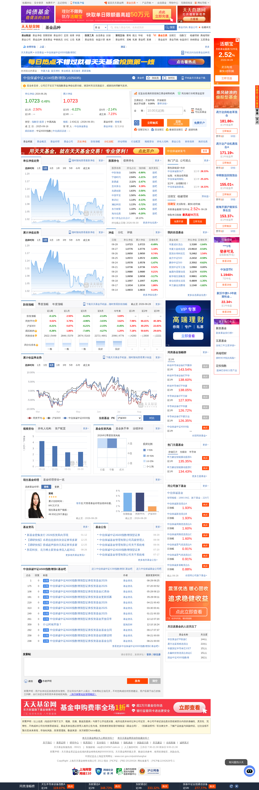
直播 (149, 39)
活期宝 (172, 35)
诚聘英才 (184, 742)
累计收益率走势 (32, 357)
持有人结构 (162, 141)
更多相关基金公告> (148, 560)
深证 (124, 46)
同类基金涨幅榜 (177, 352)
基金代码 (183, 27)
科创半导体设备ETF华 (178, 375)
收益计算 (100, 39)
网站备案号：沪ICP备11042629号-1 (156, 760)
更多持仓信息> (150, 222)
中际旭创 (116, 172)
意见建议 (157, 742)
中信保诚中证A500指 (178, 426)
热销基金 (194, 39)
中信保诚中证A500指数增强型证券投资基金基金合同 (78, 629)
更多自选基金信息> (197, 295)
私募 (78, 39)
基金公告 (176, 141)
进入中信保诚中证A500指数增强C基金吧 (112, 569)
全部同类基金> (199, 435)
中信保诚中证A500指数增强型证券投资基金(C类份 (76, 591)
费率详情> (162, 103)
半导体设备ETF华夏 (177, 406)
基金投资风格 (103, 428)
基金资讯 (28, 526)
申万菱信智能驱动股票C (179, 467)
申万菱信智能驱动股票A (179, 457)
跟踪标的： (30, 131)
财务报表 (189, 141)
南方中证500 (175, 258)
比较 (108, 35)
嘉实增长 (55, 71)
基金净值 (37, 35)
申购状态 (58, 39)
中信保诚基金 (81, 126)
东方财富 (116, 209)
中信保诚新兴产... (176, 171)
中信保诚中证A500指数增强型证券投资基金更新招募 (78, 596)
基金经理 (55, 141)
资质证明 (60, 742)
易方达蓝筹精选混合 (178, 644)
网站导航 (202, 3)
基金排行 (58, 35)
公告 (72, 39)
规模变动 (149, 141)
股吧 (154, 172)
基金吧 (141, 39)
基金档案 (27, 141)
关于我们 (47, 742)
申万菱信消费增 (177, 285)
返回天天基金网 (116, 3)
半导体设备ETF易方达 (178, 416)
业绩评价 (138, 428)
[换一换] (231, 786)
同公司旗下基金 (177, 485)
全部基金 (39, 52)
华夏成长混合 (176, 244)
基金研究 (120, 39)
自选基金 (161, 3)
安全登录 (38, 3)
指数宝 (183, 35)
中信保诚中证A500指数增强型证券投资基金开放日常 (78, 618)
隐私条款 (128, 742)
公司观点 (185, 160)
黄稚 (117, 122)
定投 (66, 35)
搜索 (170, 27)
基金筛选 (89, 39)
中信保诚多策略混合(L (178, 565)
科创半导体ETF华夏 (177, 385)
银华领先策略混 (177, 276)
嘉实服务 (76, 71)
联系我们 (87, 742)
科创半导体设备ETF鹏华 (179, 365)
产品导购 (146, 3)
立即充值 (197, 221)
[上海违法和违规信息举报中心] (126, 771)
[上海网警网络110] (81, 771)
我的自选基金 (176, 232)
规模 (65, 122)
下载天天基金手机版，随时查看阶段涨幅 (106, 304)
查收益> (206, 196)
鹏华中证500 (175, 262)
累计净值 (67, 93)
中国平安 (116, 195)
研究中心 (74, 742)
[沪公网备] (149, 771)
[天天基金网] (32, 27)
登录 (78, 503)
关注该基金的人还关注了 (182, 626)
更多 (207, 46)
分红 (66, 39)
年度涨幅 (57, 304)
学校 (140, 35)
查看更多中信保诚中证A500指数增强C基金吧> (135, 646)
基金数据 (26, 35)
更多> (101, 160)
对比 (152, 418)
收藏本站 (26, 3)
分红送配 (108, 141)
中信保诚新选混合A (177, 503)
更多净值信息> (150, 295)
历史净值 (81, 141)
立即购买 (152, 122)
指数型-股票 (38, 122)
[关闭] (237, 786)
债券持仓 (128, 160)
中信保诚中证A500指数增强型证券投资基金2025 (75, 607)
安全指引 (101, 742)
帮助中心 (173, 3)
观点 (134, 35)
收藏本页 (205, 27)
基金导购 (173, 39)
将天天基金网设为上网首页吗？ (98, 738)
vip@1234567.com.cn (108, 747)
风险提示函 (142, 742)
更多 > (158, 160)
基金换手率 (122, 428)
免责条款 (114, 742)
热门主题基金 (176, 444)
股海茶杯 (127, 624)
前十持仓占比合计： (122, 218)
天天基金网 (26, 52)
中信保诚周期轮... (176, 179)
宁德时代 (116, 177)
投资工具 (89, 35)
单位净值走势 (31, 160)
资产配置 (60, 428)
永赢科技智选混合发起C (180, 653)
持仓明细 (122, 141)
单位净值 (29, 93)
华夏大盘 (45, 71)
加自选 (155, 78)
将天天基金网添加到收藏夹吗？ (133, 738)
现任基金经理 (31, 479)
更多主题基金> (199, 476)
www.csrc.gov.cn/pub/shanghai (130, 756)
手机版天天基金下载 (195, 78)
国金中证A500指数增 (178, 657)
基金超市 (162, 39)
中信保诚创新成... (176, 187)
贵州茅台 (116, 186)
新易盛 (115, 181)
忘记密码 (62, 3)
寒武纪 (115, 200)
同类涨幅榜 (27, 786)
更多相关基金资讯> (75, 555)
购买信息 (203, 141)
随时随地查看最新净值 (83, 160)
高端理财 (205, 35)
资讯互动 (120, 35)
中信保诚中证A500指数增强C (61, 52)
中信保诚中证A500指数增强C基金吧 (44, 569)
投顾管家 (47, 35)
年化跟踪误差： (61, 131)
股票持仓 (113, 160)
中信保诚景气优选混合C (179, 555)
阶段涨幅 (95, 141)
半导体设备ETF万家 (177, 396)
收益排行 (184, 39)
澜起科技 (116, 204)
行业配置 (135, 141)
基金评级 (108, 126)
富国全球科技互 (177, 253)
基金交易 (131, 3)
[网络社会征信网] (104, 771)
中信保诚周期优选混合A (179, 524)
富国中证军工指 (177, 267)
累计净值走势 (31, 232)
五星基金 (205, 39)
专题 (148, 35)
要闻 (128, 35)
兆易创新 (116, 190)
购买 (205, 366)
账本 (108, 39)
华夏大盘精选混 (177, 249)
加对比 (171, 78)
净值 (111, 232)
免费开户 (50, 3)
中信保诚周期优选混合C (179, 534)
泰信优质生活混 (177, 281)
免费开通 (178, 221)
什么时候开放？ (52, 624)
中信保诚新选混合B (177, 514)
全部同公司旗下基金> (196, 575)
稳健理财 (194, 35)
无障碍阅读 (186, 3)
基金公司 (193, 27)
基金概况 (41, 141)
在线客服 (170, 742)
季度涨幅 (43, 304)
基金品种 (53, 27)
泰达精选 (65, 71)
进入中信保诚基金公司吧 (148, 569)
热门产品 (173, 160)
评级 (78, 35)
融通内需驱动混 (177, 271)
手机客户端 (78, 3)
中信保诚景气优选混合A (179, 544)
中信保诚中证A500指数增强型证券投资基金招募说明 (78, 635)
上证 (42, 46)
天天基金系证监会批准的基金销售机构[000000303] (87, 751)
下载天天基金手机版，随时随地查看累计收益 (128, 357)
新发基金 (47, 39)
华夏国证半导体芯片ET (179, 648)
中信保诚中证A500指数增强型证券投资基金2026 (75, 580)
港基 (72, 35)
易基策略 (86, 71)
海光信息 (116, 213)
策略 (129, 39)
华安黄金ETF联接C (177, 639)
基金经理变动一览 (53, 479)
